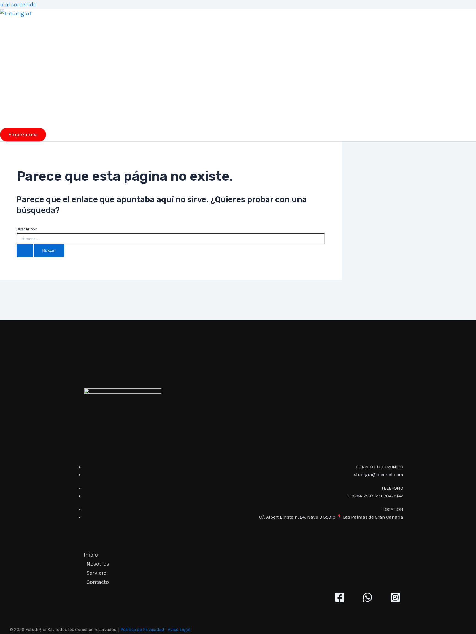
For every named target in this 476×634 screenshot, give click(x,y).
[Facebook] (340, 601)
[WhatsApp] (367, 601)
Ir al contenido (18, 4)
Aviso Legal (179, 629)
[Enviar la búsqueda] (25, 250)
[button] (23, 134)
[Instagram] (395, 601)
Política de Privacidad (142, 629)
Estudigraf (16, 23)
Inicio (18, 45)
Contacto (22, 111)
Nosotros (22, 67)
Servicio (21, 89)
